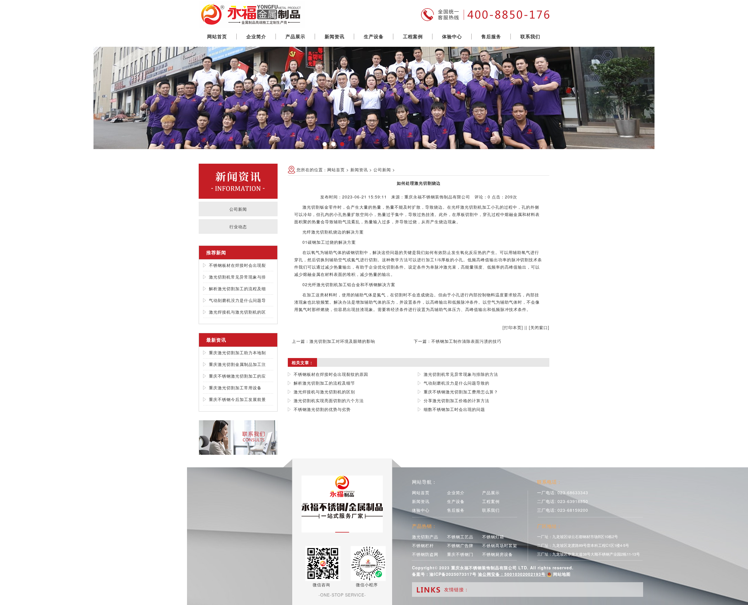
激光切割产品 (425, 537)
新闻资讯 (334, 36)
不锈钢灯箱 (493, 537)
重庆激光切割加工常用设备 (235, 387)
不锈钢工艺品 (460, 537)
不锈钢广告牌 (460, 545)
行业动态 (238, 226)
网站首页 (217, 36)
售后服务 (491, 36)
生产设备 (374, 36)
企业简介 (256, 36)
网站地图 (562, 574)
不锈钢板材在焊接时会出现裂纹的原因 (331, 374)
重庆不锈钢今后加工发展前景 (237, 399)
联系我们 (530, 36)
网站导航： (424, 481)
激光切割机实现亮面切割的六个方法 (329, 400)
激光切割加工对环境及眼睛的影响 (342, 341)
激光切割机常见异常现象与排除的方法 (461, 374)
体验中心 (452, 36)
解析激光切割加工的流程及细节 (324, 383)
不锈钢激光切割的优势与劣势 (322, 409)
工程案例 (413, 36)
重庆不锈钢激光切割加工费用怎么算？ (461, 392)
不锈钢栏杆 (423, 545)
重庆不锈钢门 (460, 554)
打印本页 (513, 327)
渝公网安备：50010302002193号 (512, 574)
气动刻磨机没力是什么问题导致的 (456, 383)
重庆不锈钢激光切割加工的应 (237, 376)
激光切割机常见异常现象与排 (237, 277)
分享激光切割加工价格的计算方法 (456, 400)
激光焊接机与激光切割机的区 (237, 312)
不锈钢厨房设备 (497, 554)
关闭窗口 (539, 327)
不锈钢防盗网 (425, 554)
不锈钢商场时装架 (499, 545)
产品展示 (295, 36)
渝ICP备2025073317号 (453, 574)
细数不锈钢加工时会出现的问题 (454, 409)
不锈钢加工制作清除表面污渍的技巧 (466, 341)
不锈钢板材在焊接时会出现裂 (237, 265)
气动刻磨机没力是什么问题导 (237, 300)
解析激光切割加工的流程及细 (237, 288)
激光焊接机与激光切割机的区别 (324, 392)
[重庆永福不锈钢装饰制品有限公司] (252, 13)
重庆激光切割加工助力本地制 (237, 352)
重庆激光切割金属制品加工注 (237, 364)
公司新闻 (238, 209)
